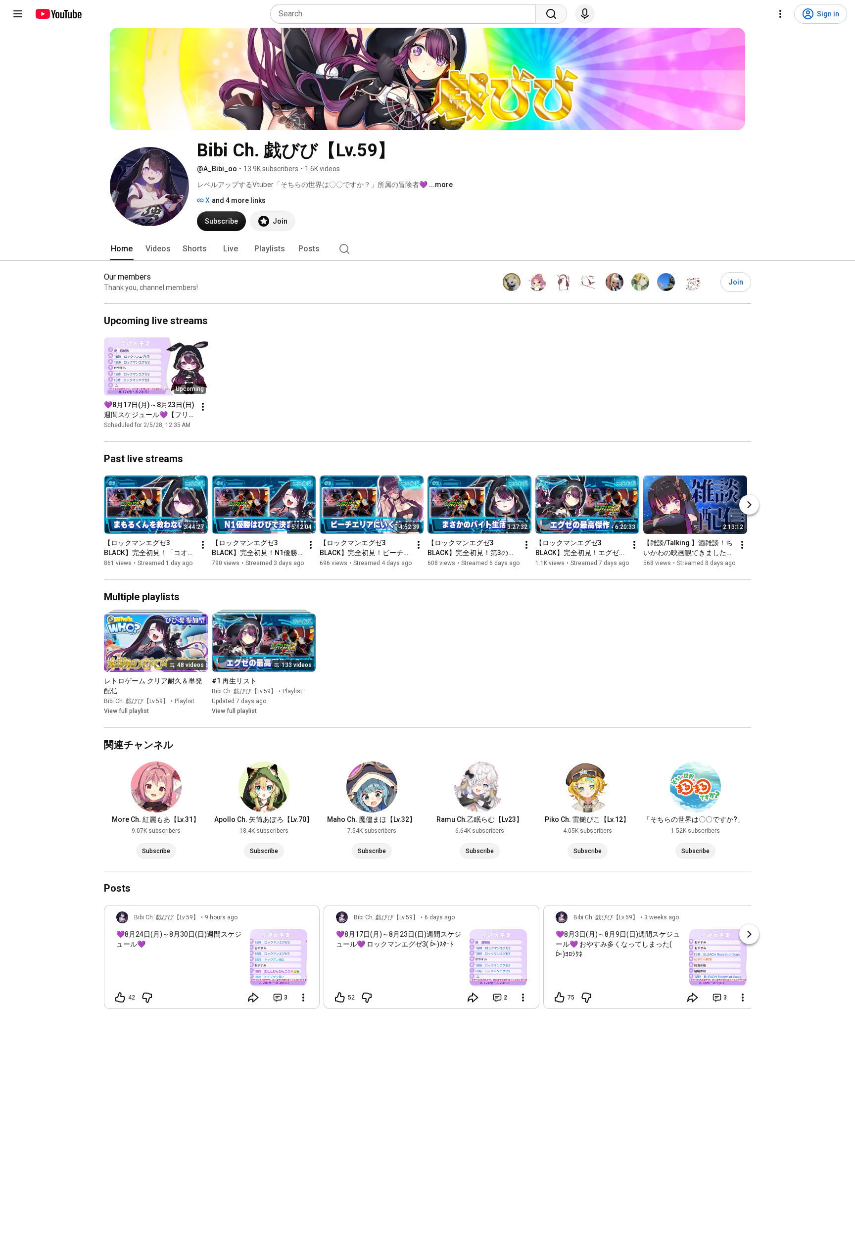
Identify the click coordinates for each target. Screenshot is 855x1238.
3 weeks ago (661, 917)
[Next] (749, 505)
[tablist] (427, 249)
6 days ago (440, 917)
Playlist (184, 701)
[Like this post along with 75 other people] (560, 997)
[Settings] (780, 14)
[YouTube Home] (58, 14)
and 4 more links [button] (239, 200)
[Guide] (18, 14)
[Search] (551, 14)
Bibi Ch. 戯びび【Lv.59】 (136, 701)
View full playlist (126, 711)
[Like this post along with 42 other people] (120, 997)
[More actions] (203, 407)
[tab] (122, 249)
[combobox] (406, 14)
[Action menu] (303, 997)
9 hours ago (221, 917)
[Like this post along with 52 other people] (340, 997)
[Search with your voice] (585, 14)
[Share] (253, 997)
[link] (211, 959)
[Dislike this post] (147, 997)
